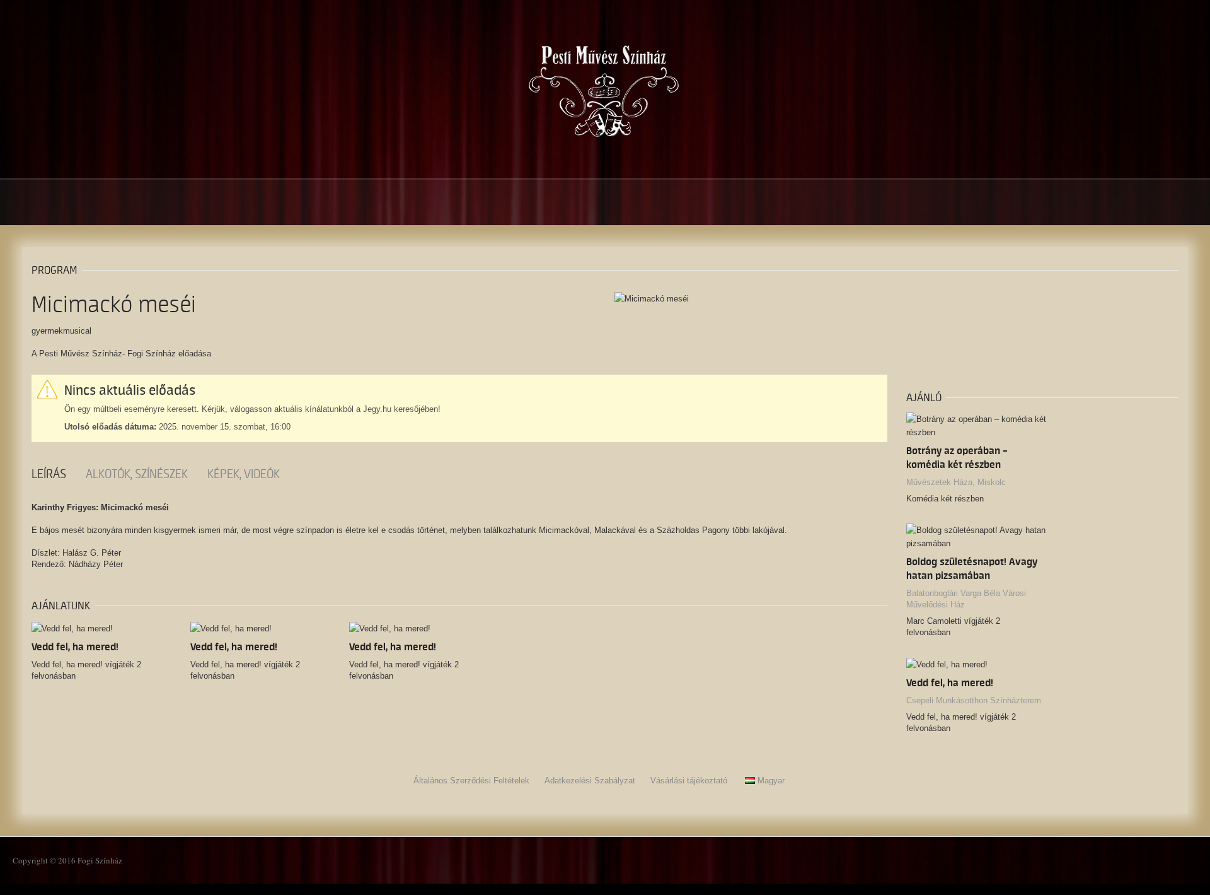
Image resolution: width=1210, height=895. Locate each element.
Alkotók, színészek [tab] (137, 474)
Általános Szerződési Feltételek (471, 780)
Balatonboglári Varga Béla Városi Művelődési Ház (966, 598)
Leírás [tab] (49, 474)
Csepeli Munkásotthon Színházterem (973, 700)
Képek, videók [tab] (243, 474)
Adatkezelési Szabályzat (589, 780)
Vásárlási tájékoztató (688, 780)
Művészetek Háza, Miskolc (956, 482)
